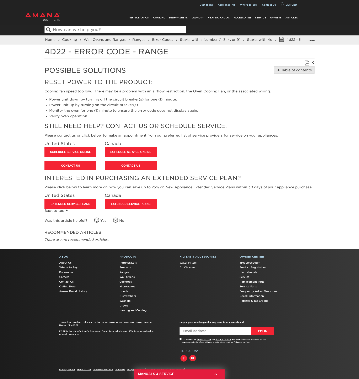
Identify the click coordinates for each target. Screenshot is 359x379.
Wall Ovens (127, 276)
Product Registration (253, 267)
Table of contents (295, 70)
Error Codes (163, 40)
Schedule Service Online (70, 152)
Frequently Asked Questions (258, 291)
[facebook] (184, 362)
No (121, 220)
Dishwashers (178, 17)
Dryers (123, 305)
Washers (124, 300)
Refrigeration (139, 17)
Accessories (242, 17)
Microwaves (127, 286)
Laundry (198, 17)
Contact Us (269, 4)
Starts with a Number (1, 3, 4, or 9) (210, 40)
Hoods (123, 291)
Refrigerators (128, 262)
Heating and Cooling (132, 310)
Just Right (206, 4)
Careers (64, 276)
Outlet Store (67, 286)
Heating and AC (219, 17)
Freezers (125, 267)
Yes (103, 220)
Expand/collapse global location (312, 38)
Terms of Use (204, 339)
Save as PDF (307, 63)
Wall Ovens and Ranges (105, 40)
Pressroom (66, 272)
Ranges (139, 40)
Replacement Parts (252, 281)
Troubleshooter (250, 262)
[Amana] (42, 17)
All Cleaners (187, 267)
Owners (276, 17)
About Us (65, 262)
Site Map (120, 369)
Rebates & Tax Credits (254, 300)
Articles (291, 17)
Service (260, 17)
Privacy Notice (223, 339)
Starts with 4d (260, 40)
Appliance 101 (226, 4)
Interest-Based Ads (103, 369)
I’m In (262, 331)
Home (51, 40)
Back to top (54, 211)
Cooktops (125, 281)
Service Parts (248, 286)
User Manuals (248, 272)
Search (48, 30)
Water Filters (188, 262)
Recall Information (252, 296)
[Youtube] (192, 362)
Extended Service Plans (70, 204)
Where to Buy (248, 4)
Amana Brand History (73, 291)
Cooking (159, 17)
